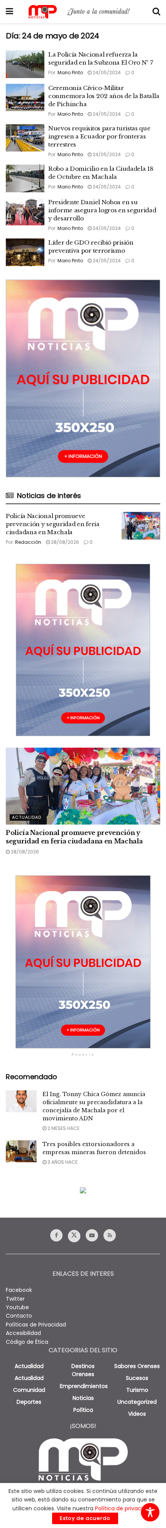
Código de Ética (27, 1342)
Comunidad (29, 1390)
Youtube (17, 1307)
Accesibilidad (23, 1333)
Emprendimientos (84, 1386)
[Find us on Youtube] (92, 1235)
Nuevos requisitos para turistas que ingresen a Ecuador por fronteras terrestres (99, 136)
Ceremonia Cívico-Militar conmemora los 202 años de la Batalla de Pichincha (103, 96)
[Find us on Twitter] (74, 1236)
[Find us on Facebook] (56, 1235)
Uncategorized (137, 1402)
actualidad (29, 1366)
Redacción (28, 542)
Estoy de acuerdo (85, 1518)
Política (83, 1410)
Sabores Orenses (137, 1366)
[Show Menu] (9, 11)
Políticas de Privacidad (36, 1324)
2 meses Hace (63, 1128)
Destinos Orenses (83, 1370)
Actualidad (26, 817)
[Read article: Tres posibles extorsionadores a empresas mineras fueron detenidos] (21, 1151)
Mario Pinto (70, 72)
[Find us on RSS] (109, 1235)
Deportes (29, 1402)
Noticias (83, 1398)
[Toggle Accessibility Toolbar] (150, 1512)
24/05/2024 (106, 72)
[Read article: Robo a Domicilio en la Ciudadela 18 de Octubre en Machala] (25, 178)
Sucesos (137, 1378)
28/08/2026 (64, 542)
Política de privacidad (124, 1508)
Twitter (15, 1299)
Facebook (19, 1290)
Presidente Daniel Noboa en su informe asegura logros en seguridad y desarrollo (102, 210)
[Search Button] (156, 11)
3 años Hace (62, 1162)
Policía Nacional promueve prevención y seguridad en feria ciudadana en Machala (53, 524)
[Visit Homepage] (83, 11)
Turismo (137, 1390)
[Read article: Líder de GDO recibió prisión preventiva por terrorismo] (25, 252)
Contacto (19, 1316)
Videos (137, 1414)
